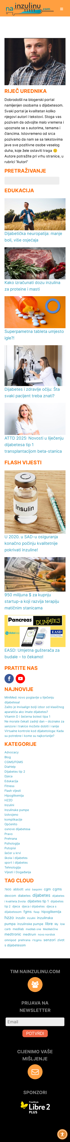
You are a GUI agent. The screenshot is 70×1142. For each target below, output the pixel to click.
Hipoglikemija (14, 795)
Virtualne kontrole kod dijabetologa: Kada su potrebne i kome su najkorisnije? (34, 733)
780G (7, 889)
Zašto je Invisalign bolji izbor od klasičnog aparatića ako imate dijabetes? (34, 709)
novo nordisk (46, 934)
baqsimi (37, 889)
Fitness (9, 786)
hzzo (9, 917)
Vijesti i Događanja (17, 872)
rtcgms (37, 940)
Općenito (10, 824)
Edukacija (11, 781)
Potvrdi (35, 1033)
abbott (18, 889)
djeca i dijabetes (33, 906)
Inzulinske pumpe (16, 810)
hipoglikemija (51, 912)
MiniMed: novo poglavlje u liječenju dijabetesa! (29, 699)
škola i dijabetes (15, 858)
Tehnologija (12, 867)
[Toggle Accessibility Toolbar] (62, 1134)
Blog (7, 757)
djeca (16, 906)
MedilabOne (50, 929)
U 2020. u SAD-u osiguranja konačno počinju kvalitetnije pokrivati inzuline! (31, 543)
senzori (49, 940)
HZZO (8, 800)
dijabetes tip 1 (38, 901)
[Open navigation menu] (62, 9)
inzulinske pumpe (30, 924)
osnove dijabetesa (17, 829)
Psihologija (12, 843)
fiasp (37, 911)
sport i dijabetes (16, 862)
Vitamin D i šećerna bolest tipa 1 (27, 716)
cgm (47, 889)
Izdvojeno (11, 814)
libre (49, 923)
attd (27, 889)
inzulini (31, 918)
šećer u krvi (12, 853)
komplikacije (13, 819)
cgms (57, 889)
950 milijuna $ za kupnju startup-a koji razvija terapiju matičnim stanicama (31, 601)
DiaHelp (10, 767)
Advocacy (11, 752)
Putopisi (10, 848)
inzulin (20, 918)
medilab (18, 929)
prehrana (24, 940)
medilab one (33, 929)
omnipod (10, 940)
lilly (56, 924)
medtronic (12, 934)
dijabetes (41, 895)
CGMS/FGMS (13, 762)
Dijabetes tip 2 (14, 771)
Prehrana (10, 838)
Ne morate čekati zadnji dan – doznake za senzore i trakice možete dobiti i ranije (34, 723)
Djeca (8, 776)
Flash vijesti (12, 790)
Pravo (8, 834)
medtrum (29, 934)
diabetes (24, 895)
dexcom (10, 895)
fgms (28, 911)
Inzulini (9, 805)
